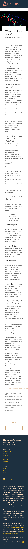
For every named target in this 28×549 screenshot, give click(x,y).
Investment (8, 38)
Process (5, 461)
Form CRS (5, 455)
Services (5, 459)
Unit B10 (5, 482)
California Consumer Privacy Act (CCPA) (13, 527)
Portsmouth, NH (7, 484)
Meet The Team (7, 451)
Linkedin (18, 428)
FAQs (4, 472)
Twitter (9, 428)
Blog (4, 468)
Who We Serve (7, 453)
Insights (19, 37)
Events (5, 470)
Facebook (14, 422)
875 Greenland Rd (7, 480)
